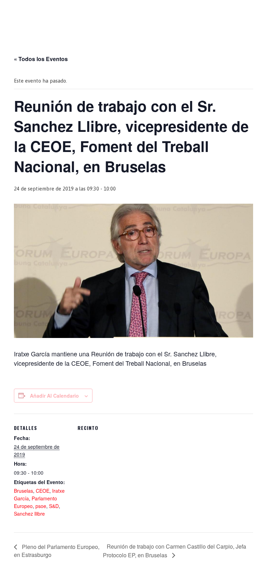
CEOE (42, 490)
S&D (54, 505)
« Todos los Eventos (41, 59)
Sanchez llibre (29, 513)
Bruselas (23, 490)
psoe (40, 505)
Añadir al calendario (54, 395)
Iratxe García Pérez (133, 11)
